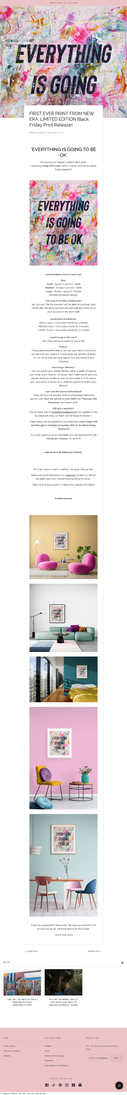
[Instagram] (66, 1085)
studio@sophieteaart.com (64, 412)
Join (116, 1058)
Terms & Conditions (12, 1051)
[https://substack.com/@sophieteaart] (80, 1085)
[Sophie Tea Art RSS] (123, 962)
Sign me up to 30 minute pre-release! (63, 452)
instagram (71, 475)
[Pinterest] (60, 1085)
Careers (6, 1056)
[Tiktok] (53, 1085)
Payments (49, 1060)
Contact (48, 1046)
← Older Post (31, 951)
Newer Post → (95, 951)
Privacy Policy (9, 1046)
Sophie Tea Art (59, 1079)
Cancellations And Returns (56, 1065)
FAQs (47, 1051)
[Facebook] (47, 1085)
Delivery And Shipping (54, 1056)
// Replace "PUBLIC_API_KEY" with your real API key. (63, 547)
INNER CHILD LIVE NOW (63, 3)
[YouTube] (73, 1085)
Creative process (63, 498)
